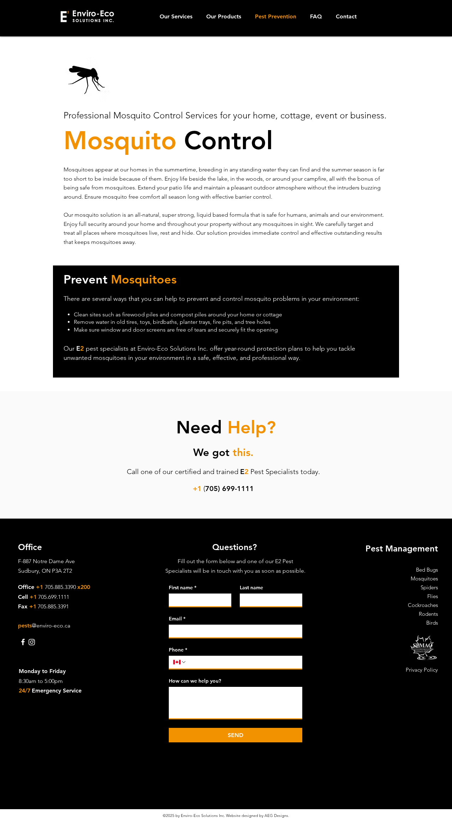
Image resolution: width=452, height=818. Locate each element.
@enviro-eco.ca (51, 625)
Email (177, 619)
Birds (432, 622)
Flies (432, 596)
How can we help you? (195, 681)
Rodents (428, 613)
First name (182, 588)
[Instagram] (32, 642)
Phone (178, 650)
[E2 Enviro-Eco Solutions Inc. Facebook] (23, 642)
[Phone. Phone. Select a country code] (179, 662)
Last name (251, 588)
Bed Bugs (427, 569)
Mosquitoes (424, 578)
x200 (83, 587)
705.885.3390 (61, 587)
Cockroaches (423, 605)
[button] (177, 16)
